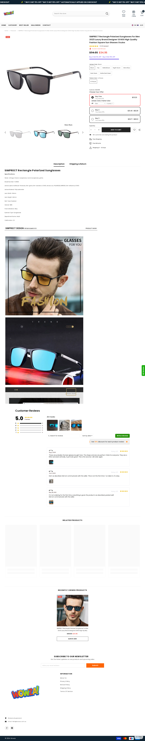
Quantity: (92, 126)
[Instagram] (12, 728)
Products (13, 31)
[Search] (81, 13)
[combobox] (78, 13)
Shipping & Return (77, 164)
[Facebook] (7, 728)
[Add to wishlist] (134, 129)
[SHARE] (138, 129)
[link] (133, 13)
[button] (5, 132)
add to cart (116, 130)
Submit (95, 665)
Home (6, 31)
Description (59, 164)
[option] (44, 74)
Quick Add (72, 639)
